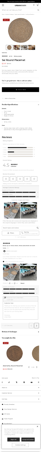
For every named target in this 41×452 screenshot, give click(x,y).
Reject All (13, 439)
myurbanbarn (8, 423)
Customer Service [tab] (7, 393)
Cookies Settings (20, 445)
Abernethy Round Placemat (13, 366)
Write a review (18, 56)
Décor (3, 14)
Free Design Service (10, 409)
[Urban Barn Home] (20, 5)
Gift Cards (7, 414)
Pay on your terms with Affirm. (21, 1)
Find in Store (22, 89)
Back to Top (35, 378)
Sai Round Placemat (13, 59)
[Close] (37, 426)
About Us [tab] (4, 387)
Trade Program (8, 418)
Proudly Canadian (9, 404)
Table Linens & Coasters (20, 14)
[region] (21, 436)
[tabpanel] (14, 357)
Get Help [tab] (4, 399)
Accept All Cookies (28, 439)
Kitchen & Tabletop (9, 14)
